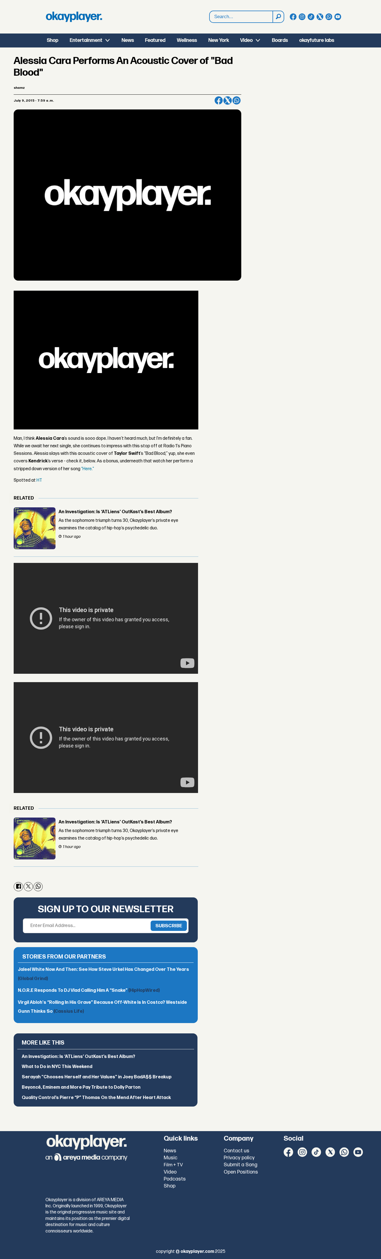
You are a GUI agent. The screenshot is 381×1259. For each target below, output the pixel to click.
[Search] (278, 16)
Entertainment (86, 40)
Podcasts (175, 1179)
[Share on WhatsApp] (236, 100)
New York (218, 40)
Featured (155, 40)
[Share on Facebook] (218, 100)
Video (246, 40)
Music (170, 1158)
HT (39, 480)
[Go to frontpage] (74, 16)
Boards (280, 40)
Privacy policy (239, 1158)
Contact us (236, 1151)
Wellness (187, 40)
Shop (52, 40)
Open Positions (241, 1172)
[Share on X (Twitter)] (227, 100)
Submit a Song (240, 1165)
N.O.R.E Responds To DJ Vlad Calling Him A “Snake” (89, 990)
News (128, 40)
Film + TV (173, 1165)
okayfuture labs (316, 40)
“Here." (87, 469)
